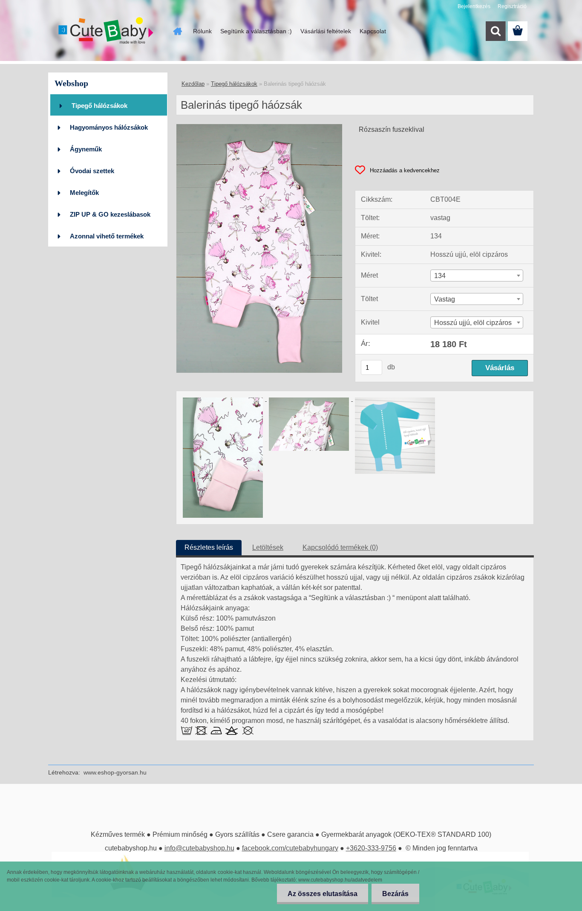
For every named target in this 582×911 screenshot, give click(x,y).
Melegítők (84, 192)
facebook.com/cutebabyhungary (290, 848)
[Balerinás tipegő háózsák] (259, 127)
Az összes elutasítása (322, 893)
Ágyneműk (86, 149)
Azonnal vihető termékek (107, 236)
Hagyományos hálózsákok (109, 127)
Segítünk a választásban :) (256, 31)
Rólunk (202, 31)
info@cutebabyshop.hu (199, 848)
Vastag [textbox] (444, 299)
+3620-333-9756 (371, 848)
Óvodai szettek (92, 170)
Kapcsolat (373, 31)
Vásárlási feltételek (325, 31)
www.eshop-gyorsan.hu (115, 772)
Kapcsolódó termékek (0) (340, 547)
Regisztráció (512, 6)
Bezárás (395, 893)
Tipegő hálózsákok (99, 105)
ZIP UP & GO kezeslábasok (110, 214)
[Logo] (106, 31)
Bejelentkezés (474, 6)
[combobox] (476, 275)
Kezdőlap (193, 84)
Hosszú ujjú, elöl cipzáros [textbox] (473, 322)
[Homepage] (177, 31)
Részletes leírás (208, 547)
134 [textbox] (440, 275)
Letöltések (267, 547)
